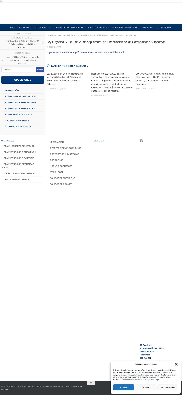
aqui (157, 380)
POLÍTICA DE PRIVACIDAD (62, 178)
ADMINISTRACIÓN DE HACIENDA (20, 152)
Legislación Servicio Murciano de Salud (111, 35)
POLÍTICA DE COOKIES (61, 184)
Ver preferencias (168, 387)
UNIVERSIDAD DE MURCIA (17, 179)
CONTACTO (147, 27)
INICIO (12, 27)
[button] (176, 364)
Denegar (145, 387)
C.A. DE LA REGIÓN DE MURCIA (19, 173)
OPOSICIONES (41, 27)
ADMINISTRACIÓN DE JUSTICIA (19, 158)
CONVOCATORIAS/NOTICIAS (125, 27)
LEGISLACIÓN (57, 142)
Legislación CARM (74, 35)
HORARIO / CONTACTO (61, 166)
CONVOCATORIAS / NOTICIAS (64, 154)
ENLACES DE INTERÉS (96, 27)
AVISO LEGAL (56, 172)
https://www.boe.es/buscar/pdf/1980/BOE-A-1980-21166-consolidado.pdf (85, 52)
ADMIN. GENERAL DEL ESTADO (19, 146)
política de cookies (141, 380)
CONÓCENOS (25, 27)
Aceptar (123, 387)
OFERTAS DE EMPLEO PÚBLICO (68, 27)
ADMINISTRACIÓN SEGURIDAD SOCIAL (17, 165)
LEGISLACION (54, 35)
